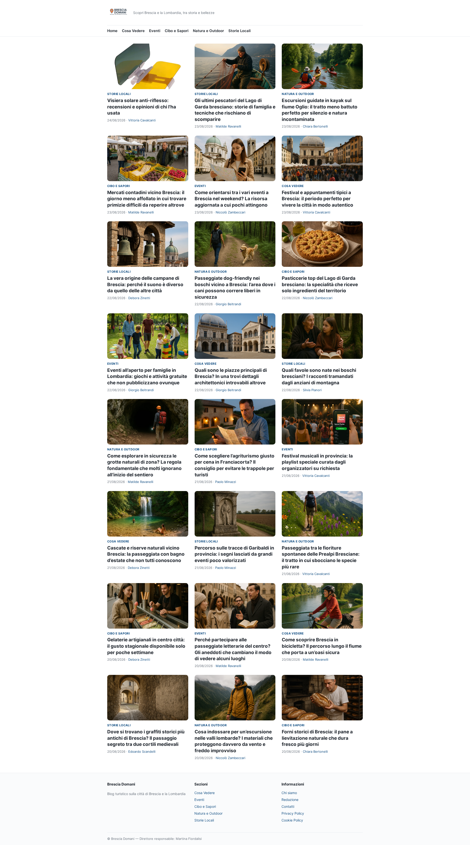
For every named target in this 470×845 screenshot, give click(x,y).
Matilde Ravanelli (228, 126)
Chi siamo (289, 793)
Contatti (288, 806)
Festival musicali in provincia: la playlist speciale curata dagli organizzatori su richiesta (317, 462)
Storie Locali (239, 30)
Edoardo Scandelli (141, 751)
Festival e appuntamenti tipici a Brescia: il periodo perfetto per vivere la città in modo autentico (317, 199)
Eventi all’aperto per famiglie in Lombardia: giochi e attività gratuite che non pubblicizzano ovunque (147, 376)
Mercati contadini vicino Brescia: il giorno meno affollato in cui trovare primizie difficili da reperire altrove (146, 199)
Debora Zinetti (139, 298)
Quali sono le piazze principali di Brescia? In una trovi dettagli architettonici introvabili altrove (231, 376)
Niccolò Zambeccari (230, 212)
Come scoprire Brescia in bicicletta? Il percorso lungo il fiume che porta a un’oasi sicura (322, 646)
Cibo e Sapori (176, 30)
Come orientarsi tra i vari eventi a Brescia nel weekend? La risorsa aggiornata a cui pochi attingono (232, 199)
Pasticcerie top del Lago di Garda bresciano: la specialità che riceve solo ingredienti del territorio (320, 284)
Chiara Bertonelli (315, 126)
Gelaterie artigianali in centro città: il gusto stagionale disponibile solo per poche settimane (146, 646)
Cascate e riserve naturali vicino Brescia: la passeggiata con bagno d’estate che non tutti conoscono (146, 554)
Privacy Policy (293, 813)
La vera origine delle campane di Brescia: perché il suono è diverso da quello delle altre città (145, 284)
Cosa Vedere (133, 30)
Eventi (154, 30)
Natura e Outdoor (208, 30)
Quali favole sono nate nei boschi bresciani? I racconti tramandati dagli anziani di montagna (319, 376)
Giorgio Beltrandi (228, 304)
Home (112, 30)
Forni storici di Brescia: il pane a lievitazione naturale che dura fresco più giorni (317, 738)
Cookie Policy (292, 820)
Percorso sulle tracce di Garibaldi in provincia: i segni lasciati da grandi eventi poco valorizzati (234, 554)
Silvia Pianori (312, 390)
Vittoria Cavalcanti (142, 120)
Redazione (290, 800)
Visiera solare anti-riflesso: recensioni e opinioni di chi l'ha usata (141, 107)
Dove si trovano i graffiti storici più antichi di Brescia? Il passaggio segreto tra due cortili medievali (146, 738)
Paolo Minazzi (225, 482)
